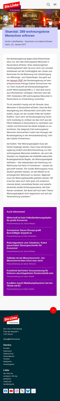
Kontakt (6, 348)
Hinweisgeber (8, 364)
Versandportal (8, 356)
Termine (6, 359)
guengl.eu (7, 379)
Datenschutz (8, 354)
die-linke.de (8, 373)
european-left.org (10, 376)
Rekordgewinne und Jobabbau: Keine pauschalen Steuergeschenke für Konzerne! (27, 245)
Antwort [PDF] (16, 80)
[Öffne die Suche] (48, 4)
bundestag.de (8, 384)
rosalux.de (7, 381)
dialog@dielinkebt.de (11, 339)
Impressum (7, 351)
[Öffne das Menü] (55, 4)
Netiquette (7, 361)
